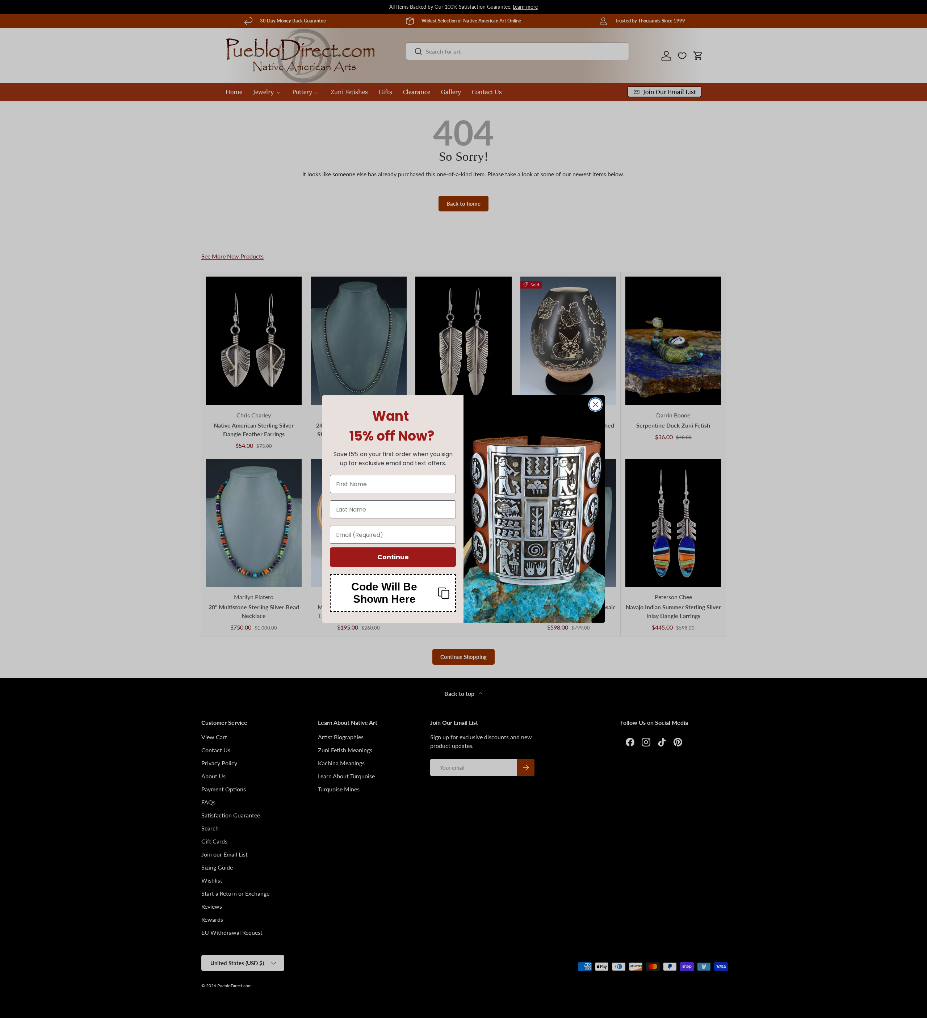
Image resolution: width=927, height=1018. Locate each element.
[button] (393, 593)
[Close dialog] (595, 404)
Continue (393, 556)
